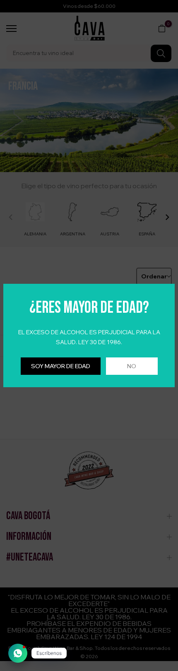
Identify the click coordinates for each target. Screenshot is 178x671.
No (131, 366)
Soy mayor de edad (60, 366)
